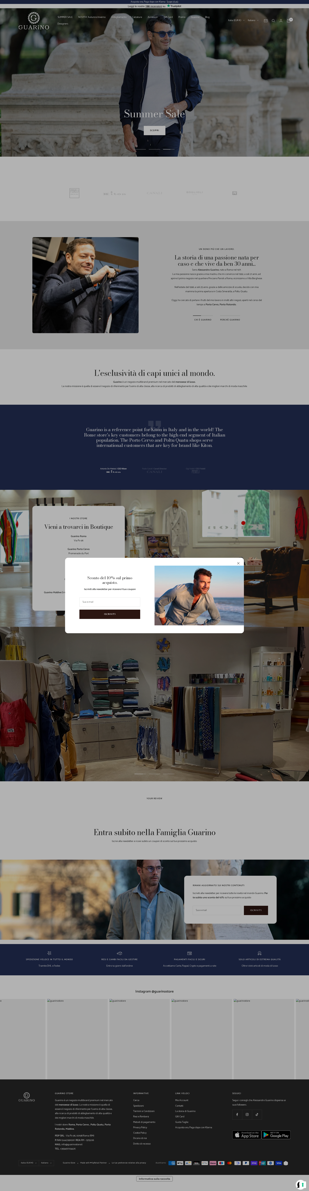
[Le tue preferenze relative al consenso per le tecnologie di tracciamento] (302, 1184)
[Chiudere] (238, 563)
